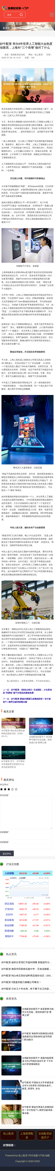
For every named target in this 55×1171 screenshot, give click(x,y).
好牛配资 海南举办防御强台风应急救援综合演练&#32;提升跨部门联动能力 (38, 1036)
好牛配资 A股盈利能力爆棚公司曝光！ (21, 982)
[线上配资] (15, 7)
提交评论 (7, 853)
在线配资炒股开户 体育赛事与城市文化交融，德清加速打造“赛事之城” (38, 1011)
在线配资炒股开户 (45, 1135)
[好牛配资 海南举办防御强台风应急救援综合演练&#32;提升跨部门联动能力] (11, 1041)
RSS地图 (33, 1155)
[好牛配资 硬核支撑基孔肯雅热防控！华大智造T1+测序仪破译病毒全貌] (11, 1114)
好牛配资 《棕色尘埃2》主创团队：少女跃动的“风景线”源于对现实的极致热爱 (27, 691)
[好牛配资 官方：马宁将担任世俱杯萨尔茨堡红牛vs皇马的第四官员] (13, 752)
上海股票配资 (26, 1135)
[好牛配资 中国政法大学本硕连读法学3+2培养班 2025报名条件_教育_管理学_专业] (11, 1090)
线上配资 (8, 1133)
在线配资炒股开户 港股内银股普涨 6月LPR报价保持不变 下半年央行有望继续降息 (38, 1060)
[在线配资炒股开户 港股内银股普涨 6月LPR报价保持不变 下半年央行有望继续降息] (11, 1065)
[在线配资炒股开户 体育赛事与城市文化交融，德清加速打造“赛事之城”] (41, 725)
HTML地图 (44, 1155)
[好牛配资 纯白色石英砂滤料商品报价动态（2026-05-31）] (13, 722)
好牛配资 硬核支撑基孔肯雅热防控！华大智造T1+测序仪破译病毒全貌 (27, 700)
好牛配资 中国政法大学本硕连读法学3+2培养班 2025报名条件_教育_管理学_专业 (38, 1085)
